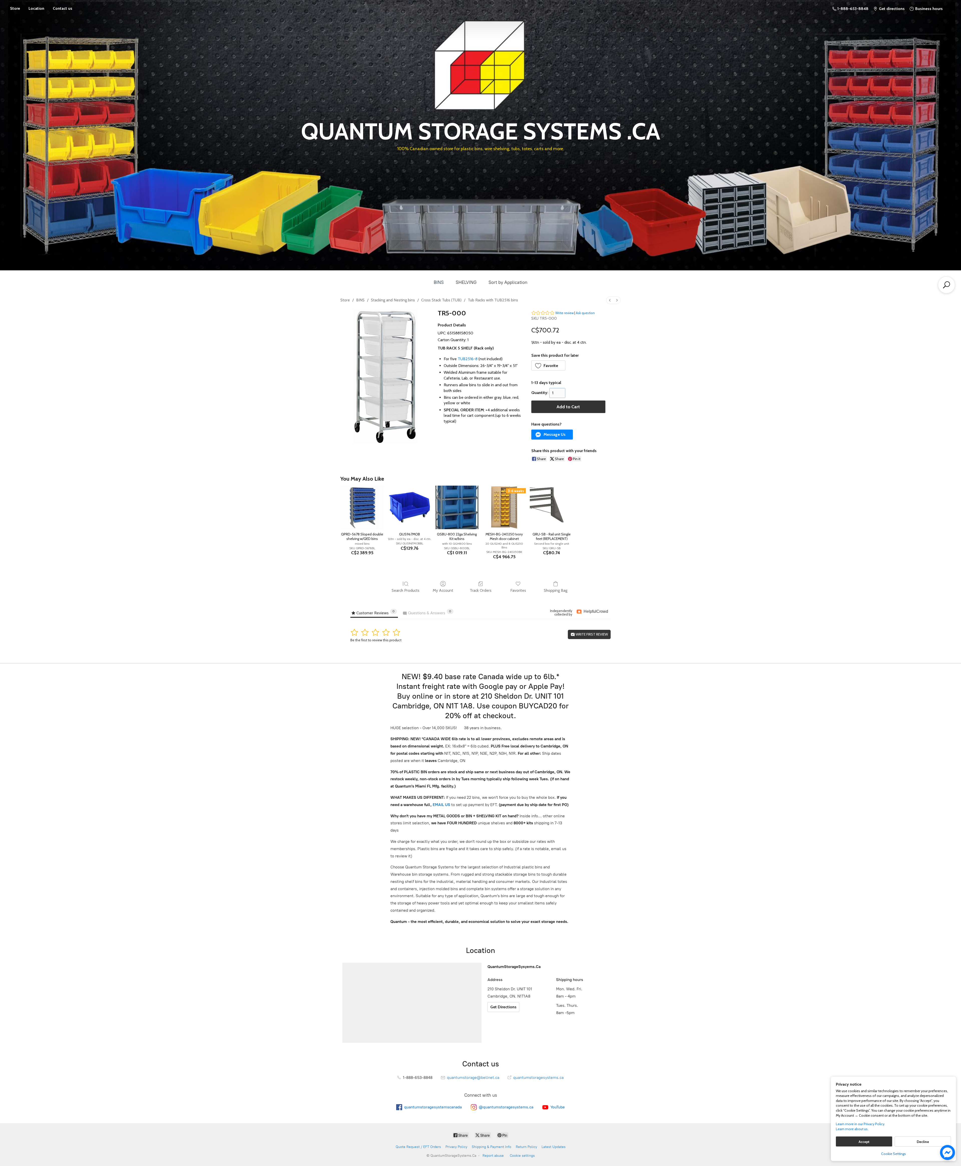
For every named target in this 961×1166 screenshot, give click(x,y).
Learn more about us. (852, 1129)
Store (15, 8)
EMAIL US (441, 804)
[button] (548, 365)
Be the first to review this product (375, 640)
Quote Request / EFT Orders (418, 1147)
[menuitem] (609, 300)
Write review (564, 313)
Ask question (585, 313)
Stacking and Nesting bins (393, 300)
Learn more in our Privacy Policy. (860, 1124)
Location (36, 8)
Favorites (518, 590)
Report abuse (493, 1155)
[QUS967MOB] (409, 507)
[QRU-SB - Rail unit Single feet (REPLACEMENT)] (551, 507)
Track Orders (481, 590)
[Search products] (946, 284)
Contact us (62, 8)
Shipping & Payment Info (491, 1147)
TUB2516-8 (467, 358)
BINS (439, 282)
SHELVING (466, 282)
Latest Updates (554, 1147)
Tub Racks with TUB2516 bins (493, 300)
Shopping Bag (555, 590)
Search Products (405, 590)
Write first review (591, 634)
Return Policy (526, 1147)
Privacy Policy (456, 1147)
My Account (443, 590)
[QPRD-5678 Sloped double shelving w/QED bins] (362, 507)
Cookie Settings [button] (893, 1153)
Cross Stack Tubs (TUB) (441, 300)
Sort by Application (508, 282)
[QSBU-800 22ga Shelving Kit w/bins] (456, 507)
